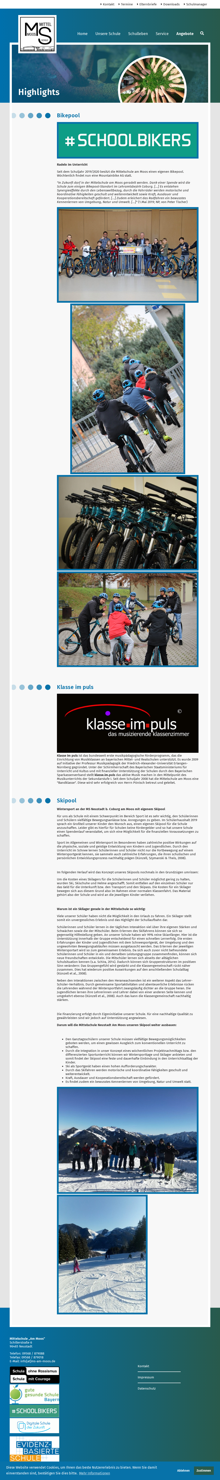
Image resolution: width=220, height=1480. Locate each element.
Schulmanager (196, 4)
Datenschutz (147, 1388)
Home (82, 33)
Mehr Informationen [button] (94, 1473)
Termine (127, 4)
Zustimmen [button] (204, 1470)
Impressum (146, 1377)
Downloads (171, 4)
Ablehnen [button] (183, 1470)
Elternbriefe (148, 4)
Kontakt (108, 4)
